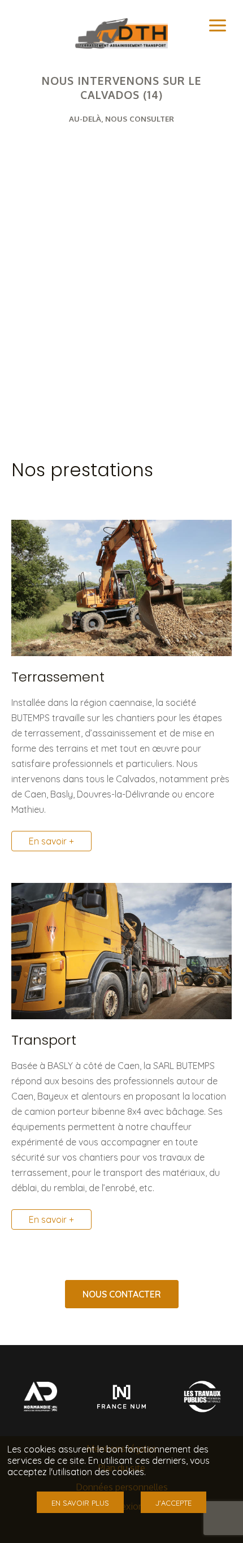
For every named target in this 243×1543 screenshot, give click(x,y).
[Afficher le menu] (217, 25)
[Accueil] (121, 45)
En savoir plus (80, 1502)
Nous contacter (122, 1294)
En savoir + (51, 841)
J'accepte (173, 1502)
